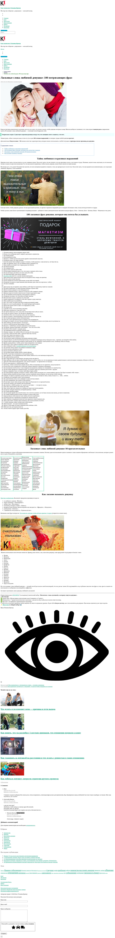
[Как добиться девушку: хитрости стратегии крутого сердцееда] (12, 775)
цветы (106, 873)
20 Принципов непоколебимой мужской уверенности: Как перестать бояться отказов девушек (31, 862)
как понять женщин (86, 870)
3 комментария (17, 81)
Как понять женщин (9, 836)
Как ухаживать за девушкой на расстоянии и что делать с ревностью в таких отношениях (42, 758)
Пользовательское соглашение (9, 888)
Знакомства (7, 833)
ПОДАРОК (16, 595)
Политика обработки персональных (11, 889)
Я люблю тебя (8, 276)
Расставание (4, 736)
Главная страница (7, 71)
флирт (96, 873)
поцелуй (27, 873)
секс (52, 873)
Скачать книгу (4, 30)
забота (68, 870)
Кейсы (2, 883)
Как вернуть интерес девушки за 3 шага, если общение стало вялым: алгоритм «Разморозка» (30, 860)
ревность (39, 873)
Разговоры (34, 870)
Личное (2, 870)
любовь (103, 870)
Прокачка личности (26, 870)
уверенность (89, 873)
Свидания (6, 845)
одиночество (4, 873)
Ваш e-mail (4, 904)
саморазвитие (46, 873)
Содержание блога (6, 882)
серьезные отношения (58, 873)
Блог (2, 876)
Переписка (7, 842)
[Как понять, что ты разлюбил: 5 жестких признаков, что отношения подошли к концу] (12, 729)
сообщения (80, 873)
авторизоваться (30, 825)
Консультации (5, 885)
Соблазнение (4, 782)
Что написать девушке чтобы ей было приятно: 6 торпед (36, 513)
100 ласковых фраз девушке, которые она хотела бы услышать (22, 150)
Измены (3, 713)
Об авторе (3, 877)
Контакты (3, 879)
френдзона (102, 873)
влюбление (62, 870)
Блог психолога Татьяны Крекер (11, 8)
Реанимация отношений (41, 870)
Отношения (4, 761)
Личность (6, 837)
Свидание (50, 870)
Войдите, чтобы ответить (11, 792)
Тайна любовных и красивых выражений (16, 148)
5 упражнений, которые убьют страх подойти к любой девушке (22, 857)
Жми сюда (6, 605)
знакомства (74, 870)
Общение (5, 72)
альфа (55, 870)
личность (97, 870)
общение (109, 870)
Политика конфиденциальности (10, 891)
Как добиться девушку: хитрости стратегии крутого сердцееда (30, 779)
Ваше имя (3, 900)
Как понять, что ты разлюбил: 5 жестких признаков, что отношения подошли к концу (41, 733)
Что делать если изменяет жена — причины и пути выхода (28, 709)
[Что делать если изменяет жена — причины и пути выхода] (12, 705)
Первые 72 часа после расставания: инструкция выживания (21, 856)
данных (23, 889)
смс (65, 873)
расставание (33, 873)
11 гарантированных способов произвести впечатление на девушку (23, 859)
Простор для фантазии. (7, 498)
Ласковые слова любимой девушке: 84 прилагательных (20, 152)
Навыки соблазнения (12, 870)
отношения (13, 873)
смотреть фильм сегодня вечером (26, 346)
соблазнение (71, 873)
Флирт (5, 848)
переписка (21, 873)
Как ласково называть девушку (13, 153)
